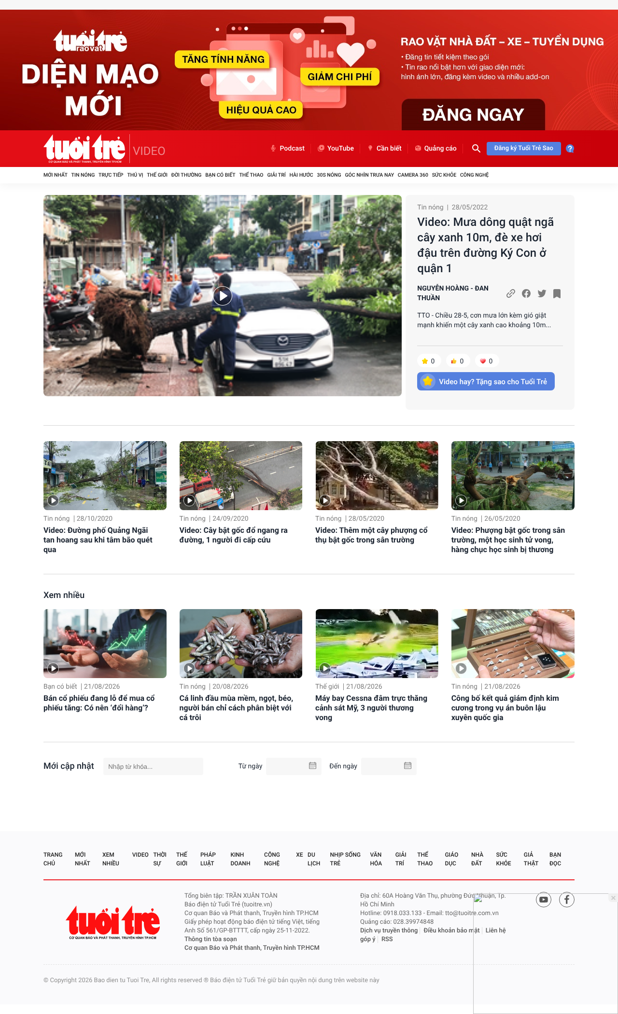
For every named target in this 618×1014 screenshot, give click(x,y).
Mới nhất (55, 175)
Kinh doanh (240, 859)
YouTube (340, 149)
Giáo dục (451, 859)
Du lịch (314, 859)
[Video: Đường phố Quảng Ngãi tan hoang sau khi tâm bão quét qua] (105, 475)
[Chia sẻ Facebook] (526, 293)
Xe (299, 854)
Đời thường (186, 175)
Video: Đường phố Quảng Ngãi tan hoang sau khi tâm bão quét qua (98, 540)
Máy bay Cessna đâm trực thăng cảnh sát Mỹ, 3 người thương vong (371, 708)
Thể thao (251, 175)
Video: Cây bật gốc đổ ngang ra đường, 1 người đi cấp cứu (234, 535)
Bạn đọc (555, 859)
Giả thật (531, 859)
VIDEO (149, 151)
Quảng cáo (440, 149)
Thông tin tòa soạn (210, 939)
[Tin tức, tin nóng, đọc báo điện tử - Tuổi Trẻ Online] (86, 148)
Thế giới (157, 175)
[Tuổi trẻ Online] (114, 922)
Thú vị (135, 175)
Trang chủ (52, 859)
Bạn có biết (220, 175)
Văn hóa (376, 859)
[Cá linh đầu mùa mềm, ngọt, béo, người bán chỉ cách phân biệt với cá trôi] (241, 643)
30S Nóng (329, 175)
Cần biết (389, 149)
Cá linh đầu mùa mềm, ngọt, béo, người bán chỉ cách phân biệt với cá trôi (237, 708)
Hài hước (301, 175)
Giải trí (276, 175)
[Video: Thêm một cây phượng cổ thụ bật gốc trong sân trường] (376, 475)
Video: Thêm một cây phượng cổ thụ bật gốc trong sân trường (371, 535)
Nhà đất (477, 859)
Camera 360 (413, 175)
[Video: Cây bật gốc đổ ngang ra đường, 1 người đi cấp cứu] (241, 475)
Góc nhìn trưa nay (369, 175)
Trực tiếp (110, 175)
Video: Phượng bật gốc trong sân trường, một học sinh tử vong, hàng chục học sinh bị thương (508, 540)
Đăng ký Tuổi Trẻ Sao (523, 148)
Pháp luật (208, 859)
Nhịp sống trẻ (345, 859)
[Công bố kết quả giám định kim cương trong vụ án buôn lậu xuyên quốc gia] (513, 643)
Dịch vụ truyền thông (389, 930)
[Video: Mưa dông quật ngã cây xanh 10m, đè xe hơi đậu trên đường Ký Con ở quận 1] (222, 295)
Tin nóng (83, 175)
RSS (387, 939)
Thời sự (160, 859)
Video (140, 854)
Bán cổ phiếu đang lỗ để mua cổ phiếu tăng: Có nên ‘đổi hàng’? (98, 703)
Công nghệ (474, 175)
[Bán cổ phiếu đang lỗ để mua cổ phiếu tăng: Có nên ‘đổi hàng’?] (105, 643)
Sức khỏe (444, 175)
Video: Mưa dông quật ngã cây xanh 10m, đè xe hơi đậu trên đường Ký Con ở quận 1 (485, 245)
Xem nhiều (63, 595)
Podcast (292, 149)
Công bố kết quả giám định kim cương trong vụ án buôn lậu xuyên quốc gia (505, 708)
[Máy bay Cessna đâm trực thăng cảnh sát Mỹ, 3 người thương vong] (376, 643)
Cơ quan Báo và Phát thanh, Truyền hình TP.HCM (252, 948)
